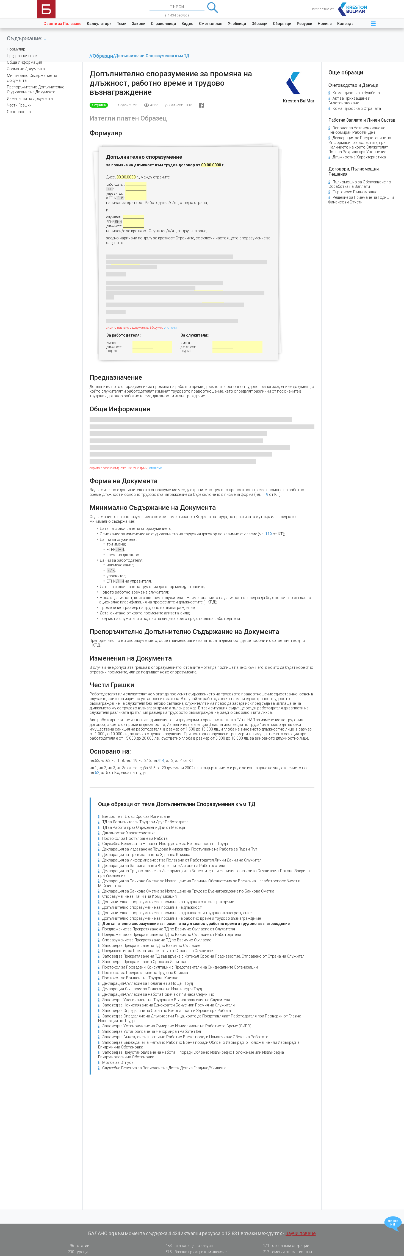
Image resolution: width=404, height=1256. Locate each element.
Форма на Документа (26, 69)
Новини (325, 23)
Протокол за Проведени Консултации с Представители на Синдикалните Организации (180, 967)
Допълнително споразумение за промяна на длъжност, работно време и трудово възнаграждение (196, 923)
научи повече (301, 1233)
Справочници (163, 23)
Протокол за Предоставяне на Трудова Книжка (145, 972)
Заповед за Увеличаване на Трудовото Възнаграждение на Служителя (166, 1000)
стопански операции (286, 1245)
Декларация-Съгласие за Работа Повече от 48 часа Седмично (158, 994)
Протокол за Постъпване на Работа (135, 838)
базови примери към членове (195, 1252)
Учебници (237, 23)
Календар (346, 23)
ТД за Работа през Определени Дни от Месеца (143, 827)
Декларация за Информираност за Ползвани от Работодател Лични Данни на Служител (182, 860)
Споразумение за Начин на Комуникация (139, 896)
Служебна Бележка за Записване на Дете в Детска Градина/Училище (164, 1068)
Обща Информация (24, 62)
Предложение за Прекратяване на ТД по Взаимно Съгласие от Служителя (168, 929)
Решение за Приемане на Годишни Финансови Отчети (361, 199)
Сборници (282, 23)
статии (79, 1245)
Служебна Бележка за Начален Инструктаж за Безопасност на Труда (165, 843)
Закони (138, 23)
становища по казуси (189, 1245)
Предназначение (22, 56)
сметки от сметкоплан (287, 1252)
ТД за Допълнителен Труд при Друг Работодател (145, 822)
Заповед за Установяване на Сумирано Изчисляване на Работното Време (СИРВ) (176, 1026)
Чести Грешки (19, 105)
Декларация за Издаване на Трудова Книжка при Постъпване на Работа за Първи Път (179, 849)
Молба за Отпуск (117, 1062)
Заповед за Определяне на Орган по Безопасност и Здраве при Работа (166, 1010)
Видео (187, 23)
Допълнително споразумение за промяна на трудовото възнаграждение (168, 902)
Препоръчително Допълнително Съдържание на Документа (36, 89)
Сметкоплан (210, 23)
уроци (78, 1252)
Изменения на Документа (30, 98)
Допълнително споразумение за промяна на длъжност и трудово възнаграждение (176, 913)
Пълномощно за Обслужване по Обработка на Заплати (359, 184)
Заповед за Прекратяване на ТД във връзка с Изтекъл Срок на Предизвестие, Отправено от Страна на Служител (203, 956)
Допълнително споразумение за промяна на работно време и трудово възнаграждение (181, 918)
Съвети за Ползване (62, 23)
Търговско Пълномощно (355, 192)
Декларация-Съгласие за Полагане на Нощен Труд (147, 983)
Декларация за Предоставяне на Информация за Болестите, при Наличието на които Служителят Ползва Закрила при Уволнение (359, 145)
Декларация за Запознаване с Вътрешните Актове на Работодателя (163, 865)
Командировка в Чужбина (356, 93)
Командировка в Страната (357, 108)
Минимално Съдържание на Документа (32, 78)
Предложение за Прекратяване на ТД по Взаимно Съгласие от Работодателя (171, 934)
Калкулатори (99, 23)
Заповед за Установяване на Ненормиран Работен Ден (152, 1031)
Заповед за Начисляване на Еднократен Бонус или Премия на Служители (168, 1005)
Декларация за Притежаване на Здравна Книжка (146, 854)
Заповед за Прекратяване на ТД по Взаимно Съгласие (151, 945)
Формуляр (16, 49)
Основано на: (19, 112)
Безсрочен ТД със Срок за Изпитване (136, 816)
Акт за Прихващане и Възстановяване (349, 100)
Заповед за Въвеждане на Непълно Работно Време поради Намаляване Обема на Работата (185, 1037)
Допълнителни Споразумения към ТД (152, 56)
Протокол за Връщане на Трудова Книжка (140, 978)
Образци (259, 23)
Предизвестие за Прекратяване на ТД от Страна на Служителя (158, 951)
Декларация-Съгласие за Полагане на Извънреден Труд (152, 989)
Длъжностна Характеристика (129, 833)
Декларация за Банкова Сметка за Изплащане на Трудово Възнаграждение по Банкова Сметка (188, 891)
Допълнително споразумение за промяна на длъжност (152, 907)
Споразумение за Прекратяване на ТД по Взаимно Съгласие (156, 940)
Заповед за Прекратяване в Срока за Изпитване (145, 962)
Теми (121, 23)
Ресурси (304, 23)
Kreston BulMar (298, 100)
